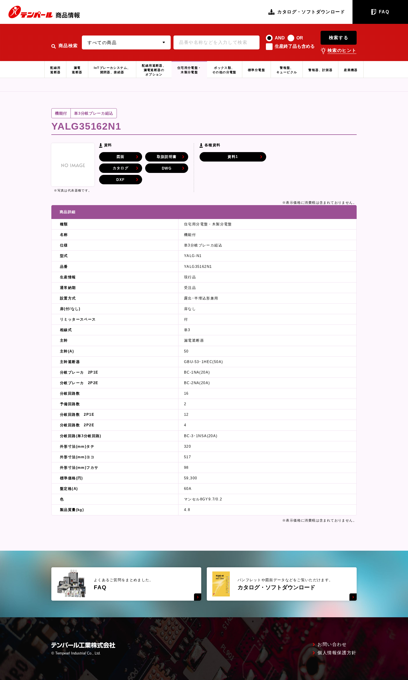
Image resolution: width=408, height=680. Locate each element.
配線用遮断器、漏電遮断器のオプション (154, 70)
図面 (121, 157)
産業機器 (351, 70)
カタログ (121, 168)
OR (299, 38)
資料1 (233, 157)
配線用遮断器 (55, 70)
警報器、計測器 (320, 70)
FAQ (384, 11)
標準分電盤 (256, 70)
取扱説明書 (167, 157)
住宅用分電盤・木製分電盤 (189, 70)
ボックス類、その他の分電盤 (224, 70)
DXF (120, 180)
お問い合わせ (332, 644)
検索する (338, 37)
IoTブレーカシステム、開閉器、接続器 (112, 70)
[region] (204, 360)
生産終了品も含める (295, 46)
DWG (167, 168)
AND (280, 38)
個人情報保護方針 (337, 653)
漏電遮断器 (77, 70)
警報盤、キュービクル (286, 70)
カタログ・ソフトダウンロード (311, 11)
